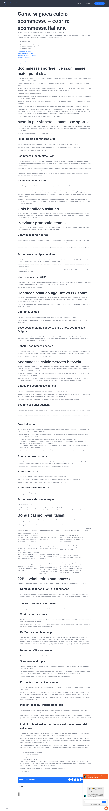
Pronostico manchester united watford (27, 55)
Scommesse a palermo (24, 61)
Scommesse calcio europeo (25, 59)
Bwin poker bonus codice (24, 62)
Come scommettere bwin (24, 57)
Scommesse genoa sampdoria (25, 53)
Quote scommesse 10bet (24, 51)
